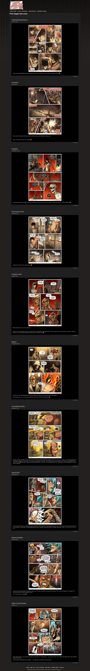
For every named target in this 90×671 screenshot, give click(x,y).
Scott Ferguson (34, 669)
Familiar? (15, 149)
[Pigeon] (45, 393)
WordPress (43, 669)
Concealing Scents (18, 406)
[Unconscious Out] (45, 263)
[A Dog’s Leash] (45, 325)
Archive (62, 667)
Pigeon (14, 342)
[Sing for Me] (45, 524)
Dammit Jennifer (17, 538)
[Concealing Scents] (45, 457)
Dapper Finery (42, 11)
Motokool (32, 11)
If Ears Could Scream (19, 603)
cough (49, 656)
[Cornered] (45, 134)
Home (27, 667)
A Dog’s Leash (17, 274)
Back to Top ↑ (59, 669)
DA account (21, 397)
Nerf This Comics (45, 5)
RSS (55, 669)
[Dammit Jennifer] (45, 589)
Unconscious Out (18, 211)
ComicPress (48, 669)
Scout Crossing (22, 11)
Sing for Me (16, 472)
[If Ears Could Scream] (45, 654)
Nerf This (13, 11)
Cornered (15, 82)
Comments (75, 76)
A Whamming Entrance (20, 20)
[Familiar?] (45, 200)
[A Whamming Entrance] (45, 71)
